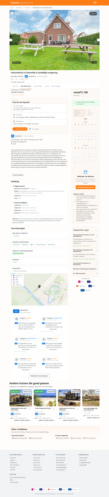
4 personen (36, 460)
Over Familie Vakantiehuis (18, 477)
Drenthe (12, 470)
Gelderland (13, 462)
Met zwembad (60, 460)
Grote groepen (37, 470)
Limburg (12, 467)
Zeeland (12, 460)
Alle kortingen (83, 458)
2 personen (36, 458)
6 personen (36, 462)
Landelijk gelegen (61, 467)
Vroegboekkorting (84, 462)
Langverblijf (82, 465)
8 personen (36, 465)
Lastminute (82, 460)
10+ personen (37, 467)
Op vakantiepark (61, 465)
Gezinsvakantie (60, 458)
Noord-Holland (14, 465)
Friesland (13, 458)
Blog (11, 480)
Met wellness (60, 462)
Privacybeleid (14, 482)
